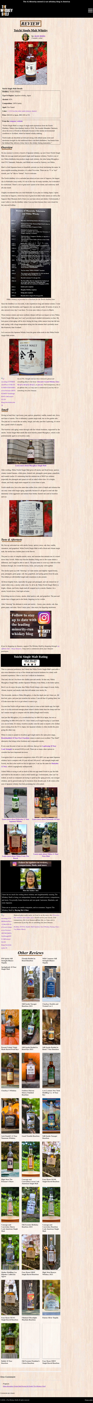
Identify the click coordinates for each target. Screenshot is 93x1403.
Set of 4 (26, 385)
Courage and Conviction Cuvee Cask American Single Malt (30, 1181)
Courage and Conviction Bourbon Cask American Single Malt (50, 1228)
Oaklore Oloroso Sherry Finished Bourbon (28, 1093)
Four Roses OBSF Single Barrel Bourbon (30, 1273)
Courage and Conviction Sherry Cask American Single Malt (9, 1228)
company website (15, 121)
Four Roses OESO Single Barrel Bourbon (9, 1319)
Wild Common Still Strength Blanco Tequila (49, 961)
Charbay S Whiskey (8, 1091)
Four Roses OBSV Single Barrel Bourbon (50, 1362)
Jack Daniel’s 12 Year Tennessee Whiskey (9, 1137)
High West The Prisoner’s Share (7, 1180)
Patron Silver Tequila (50, 1318)
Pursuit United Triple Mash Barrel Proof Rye (10, 1048)
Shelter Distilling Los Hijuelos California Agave (9, 1274)
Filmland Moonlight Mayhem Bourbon (29, 1319)
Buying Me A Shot (22, 910)
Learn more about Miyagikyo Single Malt (30, 466)
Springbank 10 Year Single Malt (8, 968)
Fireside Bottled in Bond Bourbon (28, 960)
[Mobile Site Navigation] (90, 10)
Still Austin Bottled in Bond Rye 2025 (30, 1048)
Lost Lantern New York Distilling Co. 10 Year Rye (51, 1093)
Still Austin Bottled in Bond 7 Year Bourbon (50, 1048)
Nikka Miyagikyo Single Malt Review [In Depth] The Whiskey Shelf (24, 1386)
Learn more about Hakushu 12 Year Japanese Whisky (15, 820)
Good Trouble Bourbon (31, 1136)
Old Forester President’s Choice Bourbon (31, 1362)
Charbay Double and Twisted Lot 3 (50, 1005)
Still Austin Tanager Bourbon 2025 (29, 1005)
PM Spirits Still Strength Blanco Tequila (7, 961)
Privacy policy (89, 1400)
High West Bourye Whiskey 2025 (49, 1273)
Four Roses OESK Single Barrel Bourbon (50, 1180)
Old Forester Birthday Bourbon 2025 (30, 1226)
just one (40, 385)
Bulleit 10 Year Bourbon (6, 1362)
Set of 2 (32, 385)
